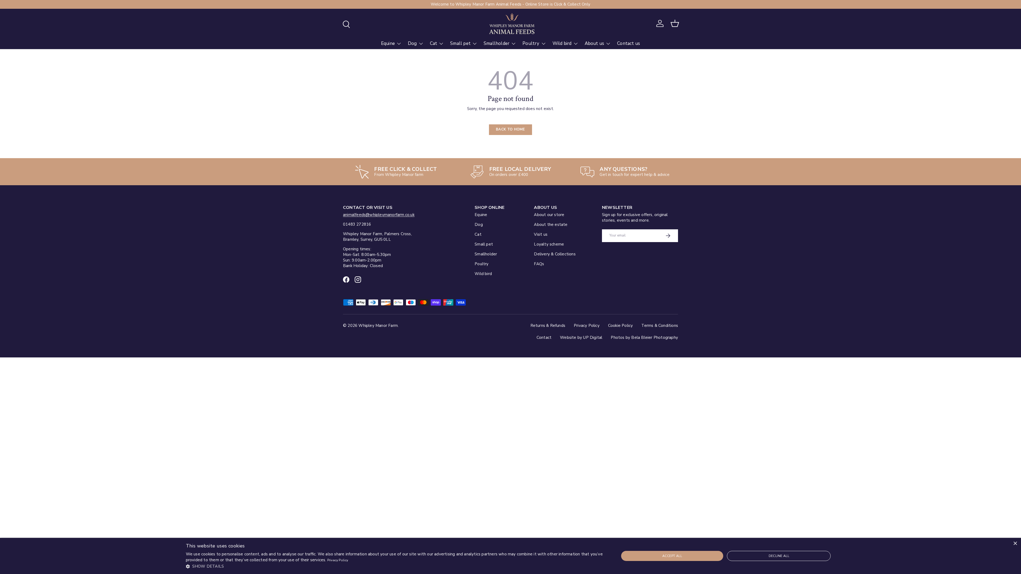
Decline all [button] (779, 556)
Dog (412, 43)
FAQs (539, 264)
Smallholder (496, 43)
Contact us (628, 43)
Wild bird (562, 43)
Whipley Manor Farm (378, 325)
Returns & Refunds (547, 325)
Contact (544, 337)
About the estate (550, 224)
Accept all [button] (672, 556)
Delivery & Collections (554, 254)
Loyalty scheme (549, 244)
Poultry (530, 43)
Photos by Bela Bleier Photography (644, 337)
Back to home (510, 129)
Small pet (460, 43)
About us (594, 43)
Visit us (540, 234)
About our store (549, 214)
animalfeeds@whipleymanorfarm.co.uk (379, 214)
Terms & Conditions (659, 325)
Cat (433, 43)
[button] (675, 23)
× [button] (1015, 544)
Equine (388, 43)
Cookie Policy (620, 325)
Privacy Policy (587, 325)
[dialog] (510, 556)
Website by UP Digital (581, 337)
